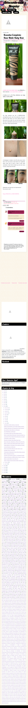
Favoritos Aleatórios (5, 627)
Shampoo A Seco (14, 662)
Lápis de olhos (12, 497)
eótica (21, 591)
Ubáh (13, 552)
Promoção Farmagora (6, 656)
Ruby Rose (15, 504)
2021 (4, 397)
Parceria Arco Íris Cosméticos (18, 488)
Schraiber (12, 498)
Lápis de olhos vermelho (20, 635)
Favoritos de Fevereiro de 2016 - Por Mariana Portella (14, 455)
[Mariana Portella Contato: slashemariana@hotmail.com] (8, 28)
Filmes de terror (17, 628)
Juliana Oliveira (12, 211)
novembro (6, 409)
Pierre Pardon (4, 515)
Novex (12, 546)
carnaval (9, 676)
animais (17, 552)
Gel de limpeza (15, 518)
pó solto (16, 595)
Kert (9, 500)
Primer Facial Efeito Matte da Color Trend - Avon (13, 448)
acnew (15, 670)
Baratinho (9, 560)
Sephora (19, 515)
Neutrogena (4, 504)
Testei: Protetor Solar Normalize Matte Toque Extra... (14, 460)
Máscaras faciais (6, 513)
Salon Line (18, 582)
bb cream (4, 490)
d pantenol (24, 679)
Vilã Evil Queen (11, 668)
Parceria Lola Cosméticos (7, 521)
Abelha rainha (14, 484)
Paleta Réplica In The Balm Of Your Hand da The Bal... (14, 445)
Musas (9, 643)
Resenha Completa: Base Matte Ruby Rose (14, 36)
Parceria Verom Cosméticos (12, 548)
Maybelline (22, 491)
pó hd (10, 693)
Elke (3, 622)
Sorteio (5, 500)
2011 (4, 472)
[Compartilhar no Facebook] (8, 205)
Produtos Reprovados (6, 536)
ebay (16, 554)
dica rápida (16, 503)
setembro (6, 412)
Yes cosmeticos (21, 497)
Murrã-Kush (4, 643)
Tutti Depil (10, 585)
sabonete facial (14, 555)
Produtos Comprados (16, 576)
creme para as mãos (17, 589)
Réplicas (15, 551)
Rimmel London (10, 551)
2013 (4, 469)
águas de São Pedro (18, 557)
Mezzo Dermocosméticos (8, 571)
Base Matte (22, 516)
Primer (5, 503)
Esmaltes (17, 487)
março (6, 423)
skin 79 (23, 696)
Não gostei (14, 646)
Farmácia (8, 625)
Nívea (12, 513)
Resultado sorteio (21, 549)
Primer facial (5, 512)
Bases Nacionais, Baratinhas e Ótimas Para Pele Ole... (14, 441)
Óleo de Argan (10, 701)
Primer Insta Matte (11, 652)
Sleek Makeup (11, 524)
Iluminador (19, 543)
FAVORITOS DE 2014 (10, 624)
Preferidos (18, 650)
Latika (3, 567)
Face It (3, 625)
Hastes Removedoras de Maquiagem (17, 631)
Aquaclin (23, 537)
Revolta (23, 580)
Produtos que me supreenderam (9, 579)
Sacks (13, 661)
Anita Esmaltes (11, 558)
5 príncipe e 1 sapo (8, 598)
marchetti (3, 685)
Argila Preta (22, 558)
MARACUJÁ (4, 637)
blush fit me (4, 674)
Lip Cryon (4, 635)
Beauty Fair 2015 (15, 604)
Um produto (10, 667)
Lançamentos (4, 479)
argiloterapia (22, 586)
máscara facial (7, 594)
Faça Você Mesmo (22, 627)
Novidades (15, 500)
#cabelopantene (22, 597)
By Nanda (18, 606)
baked (9, 671)
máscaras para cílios (16, 594)
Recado (15, 659)
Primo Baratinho (21, 574)
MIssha (9, 637)
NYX (5, 494)
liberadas (13, 683)
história (4, 683)
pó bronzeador (11, 595)
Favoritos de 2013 (14, 627)
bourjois (20, 525)
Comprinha (14, 528)
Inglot (20, 632)
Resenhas (13, 479)
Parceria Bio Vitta (18, 533)
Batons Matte (7, 604)
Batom (17, 482)
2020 (4, 399)
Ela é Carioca (16, 621)
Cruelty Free (22, 562)
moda (9, 516)
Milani (13, 509)
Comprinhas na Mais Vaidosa (9, 438)
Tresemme (4, 585)
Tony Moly (24, 515)
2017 (4, 404)
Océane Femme (13, 506)
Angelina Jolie (12, 600)
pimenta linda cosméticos (17, 689)
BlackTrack (7, 606)
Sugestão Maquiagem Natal (7, 583)
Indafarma (24, 543)
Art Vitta (3, 539)
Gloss (11, 510)
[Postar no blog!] (5, 205)
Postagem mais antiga (22, 282)
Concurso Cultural (21, 610)
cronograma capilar (18, 677)
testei (8, 698)
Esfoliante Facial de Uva (9, 622)
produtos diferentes (14, 692)
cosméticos (12, 677)
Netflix (18, 644)
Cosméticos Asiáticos (6, 518)
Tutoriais (10, 503)
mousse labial (18, 685)
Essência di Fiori (23, 542)
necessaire (4, 686)
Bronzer (9, 490)
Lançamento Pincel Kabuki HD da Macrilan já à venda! (14, 436)
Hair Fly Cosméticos (14, 530)
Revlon (14, 515)
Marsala (12, 640)
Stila (3, 664)
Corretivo (15, 490)
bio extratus (17, 673)
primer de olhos (10, 691)
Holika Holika (22, 530)
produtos (23, 691)
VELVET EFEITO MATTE (20, 667)
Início (3, 10)
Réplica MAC (22, 659)
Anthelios (17, 558)
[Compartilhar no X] (6, 205)
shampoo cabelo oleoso (7, 597)
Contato (16, 12)
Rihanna (3, 551)
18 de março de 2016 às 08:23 (16, 212)
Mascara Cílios (23, 510)
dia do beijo (8, 680)
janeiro (6, 463)
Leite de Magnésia (6, 634)
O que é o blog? (11, 10)
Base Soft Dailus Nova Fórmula (16, 601)
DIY (9, 615)
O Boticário (9, 491)
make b (24, 525)
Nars (4, 573)
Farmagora (4, 481)
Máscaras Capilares (22, 571)
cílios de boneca (17, 679)
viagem (18, 699)
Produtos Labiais (5, 653)
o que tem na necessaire (12, 686)
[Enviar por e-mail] (3, 205)
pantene (17, 688)
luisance (4, 555)
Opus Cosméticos (21, 646)
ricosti (21, 527)
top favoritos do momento (15, 698)
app (18, 670)
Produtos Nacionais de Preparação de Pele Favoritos (14, 428)
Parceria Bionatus (13, 647)
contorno (9, 589)
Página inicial (14, 282)
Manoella (23, 638)
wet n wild (16, 597)
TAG (16, 524)
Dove (3, 621)
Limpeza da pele (11, 519)
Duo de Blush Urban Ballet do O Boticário (12, 429)
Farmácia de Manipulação (16, 625)
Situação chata (22, 662)
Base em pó (19, 539)
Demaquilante (18, 498)
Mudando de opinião (21, 641)
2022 (4, 395)
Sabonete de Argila (10, 582)
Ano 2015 (18, 537)
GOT (8, 629)
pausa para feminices (7, 527)
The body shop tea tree (20, 583)
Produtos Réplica (12, 549)
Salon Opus (14, 536)
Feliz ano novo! (5, 565)
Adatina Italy (18, 494)
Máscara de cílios (5, 493)
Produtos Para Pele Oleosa (19, 534)
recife (15, 695)
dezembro (6, 407)
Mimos (15, 571)
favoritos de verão (10, 682)
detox (4, 680)
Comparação (9, 542)
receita (11, 695)
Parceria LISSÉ (18, 546)
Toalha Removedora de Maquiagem (14, 665)
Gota (20, 629)
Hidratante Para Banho (13, 632)
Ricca (3, 582)
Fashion (23, 625)
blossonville (23, 673)
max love (18, 592)
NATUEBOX (12, 644)
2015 (4, 465)
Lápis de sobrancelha (18, 568)
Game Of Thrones (14, 629)
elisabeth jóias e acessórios (7, 591)
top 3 (24, 555)
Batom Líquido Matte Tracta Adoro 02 (11, 458)
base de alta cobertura (17, 671)
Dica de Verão (7, 509)
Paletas (16, 513)
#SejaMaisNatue (11, 494)
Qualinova (10, 659)
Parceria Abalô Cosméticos (8, 533)
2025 (4, 390)
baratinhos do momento (7, 588)
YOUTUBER (5, 670)
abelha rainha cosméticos (16, 493)
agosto (6, 414)
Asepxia (17, 600)
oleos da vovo (21, 686)
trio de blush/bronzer (12, 699)
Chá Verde (9, 609)
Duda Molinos (15, 542)
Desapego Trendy (10, 619)
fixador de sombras (22, 682)
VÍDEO (16, 668)
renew (3, 696)
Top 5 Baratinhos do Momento (9, 431)
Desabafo (12, 618)
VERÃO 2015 (4, 668)
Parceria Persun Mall (17, 521)
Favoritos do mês (5, 484)
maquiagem (23, 683)
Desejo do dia (15, 496)
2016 (4, 406)
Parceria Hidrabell (17, 573)
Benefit (24, 509)
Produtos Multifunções (11, 577)
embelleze (16, 591)
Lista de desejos (6, 545)
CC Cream (24, 512)
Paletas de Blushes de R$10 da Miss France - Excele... (14, 457)
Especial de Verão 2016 (20, 622)
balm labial (23, 552)
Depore (13, 564)
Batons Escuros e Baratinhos (10, 603)
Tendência (4, 665)
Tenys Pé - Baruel (22, 551)
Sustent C (7, 664)
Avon (21, 479)
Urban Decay (15, 585)
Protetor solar (21, 500)
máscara (23, 685)
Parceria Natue (5, 498)
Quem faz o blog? (7, 12)
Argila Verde (4, 560)
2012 (4, 470)
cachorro (21, 674)
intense (4, 592)
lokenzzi (18, 683)
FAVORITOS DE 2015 (20, 624)
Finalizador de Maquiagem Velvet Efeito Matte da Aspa (14, 452)
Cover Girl (18, 612)
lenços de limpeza (11, 592)
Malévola (18, 638)
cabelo (11, 482)
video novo (23, 699)
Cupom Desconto (18, 613)
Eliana (24, 621)
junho (6, 418)
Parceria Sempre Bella (12, 649)
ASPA (15, 598)
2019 (4, 401)
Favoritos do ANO (6, 543)
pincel (14, 537)
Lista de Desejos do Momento (9, 446)
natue (9, 555)
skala (21, 509)
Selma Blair (23, 661)
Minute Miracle (22, 640)
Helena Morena (5, 632)
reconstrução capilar (21, 695)
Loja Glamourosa (9, 568)
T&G (12, 664)
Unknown (10, 223)
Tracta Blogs (4, 497)
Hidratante (13, 543)
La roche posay (16, 510)
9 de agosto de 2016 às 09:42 (15, 224)
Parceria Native (22, 513)
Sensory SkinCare (5, 662)
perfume (15, 527)
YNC (20, 668)
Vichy (21, 585)
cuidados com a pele (13, 485)
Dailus (20, 490)
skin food (13, 516)
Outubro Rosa (5, 647)
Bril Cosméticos (22, 560)
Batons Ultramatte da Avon (9, 453)
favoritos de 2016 (18, 680)
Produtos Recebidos (8, 487)
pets (10, 689)
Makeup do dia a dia (11, 638)
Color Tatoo (23, 609)
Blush (22, 482)
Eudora (24, 498)
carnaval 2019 (15, 676)
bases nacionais (14, 203)
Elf (20, 621)
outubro (6, 411)
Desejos (16, 619)
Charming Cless (18, 540)
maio (5, 419)
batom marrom (18, 588)
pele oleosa (5, 595)
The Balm (20, 536)
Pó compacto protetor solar (13, 658)
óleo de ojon (22, 701)
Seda (24, 582)
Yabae (11, 670)
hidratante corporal (22, 554)
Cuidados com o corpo (21, 528)
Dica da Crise (22, 619)
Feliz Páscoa (5, 628)
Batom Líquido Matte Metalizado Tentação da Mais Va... (14, 435)
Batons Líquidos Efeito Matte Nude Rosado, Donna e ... (14, 443)
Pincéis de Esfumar (10, 650)
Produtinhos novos (5, 576)
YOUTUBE (24, 668)
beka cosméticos (10, 673)
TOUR (24, 664)
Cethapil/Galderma (18, 607)
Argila (18, 516)
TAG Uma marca (17, 664)
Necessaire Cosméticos (14, 481)
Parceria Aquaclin (21, 519)
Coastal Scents (13, 561)
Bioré (9, 528)
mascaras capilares (10, 685)
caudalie (21, 676)
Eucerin (3, 624)
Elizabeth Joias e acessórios (9, 450)
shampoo (20, 555)
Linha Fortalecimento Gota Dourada (18, 634)
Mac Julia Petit (15, 637)
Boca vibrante (12, 606)
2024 (4, 392)
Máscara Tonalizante (16, 643)
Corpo (13, 612)
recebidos (6, 695)
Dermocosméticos (5, 618)
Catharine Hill (10, 607)
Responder (22, 220)
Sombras (22, 496)
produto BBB (17, 691)
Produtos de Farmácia (14, 653)
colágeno (6, 677)
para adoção (5, 689)
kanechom (9, 683)
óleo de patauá (4, 702)
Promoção (19, 579)
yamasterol (4, 701)
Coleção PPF (5, 510)
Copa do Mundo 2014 (6, 612)
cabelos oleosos (15, 674)
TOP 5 (16, 491)
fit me (16, 682)
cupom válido (10, 679)
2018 (4, 402)
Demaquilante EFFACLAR (20, 616)
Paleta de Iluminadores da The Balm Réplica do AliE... (14, 426)
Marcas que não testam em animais (14, 531)
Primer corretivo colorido (20, 652)
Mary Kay (24, 531)
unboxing (3, 557)
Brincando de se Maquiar (14, 4)
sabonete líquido (23, 595)
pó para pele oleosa (16, 693)
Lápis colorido (10, 635)
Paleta (9, 504)
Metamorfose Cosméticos (21, 570)
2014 (4, 467)
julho (5, 416)
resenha (17, 507)
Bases (9, 203)
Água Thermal (9, 557)
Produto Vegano (10, 534)
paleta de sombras (11, 688)
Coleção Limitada (15, 609)
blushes (9, 674)
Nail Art (7, 546)
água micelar (16, 701)
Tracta (19, 512)
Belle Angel (21, 604)
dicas (24, 589)
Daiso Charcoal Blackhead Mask (18, 615)
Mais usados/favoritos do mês (17, 545)
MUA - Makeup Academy (10, 570)
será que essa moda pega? (15, 696)
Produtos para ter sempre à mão (18, 655)
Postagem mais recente (5, 282)
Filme (11, 628)
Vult (20, 484)
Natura (9, 488)
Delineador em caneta (6, 564)
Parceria (5, 482)
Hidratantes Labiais (17, 565)
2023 (4, 394)
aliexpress (15, 525)
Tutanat (4, 516)
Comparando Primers (12, 610)
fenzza (25, 591)
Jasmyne (24, 632)
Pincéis (17, 509)
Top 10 (20, 524)
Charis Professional (9, 540)
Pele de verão (20, 649)
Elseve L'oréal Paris (21, 564)
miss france (9, 537)
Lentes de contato (9, 567)
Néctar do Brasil (5, 506)
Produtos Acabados (13, 512)
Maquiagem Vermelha (6, 640)
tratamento (5, 699)
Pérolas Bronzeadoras (17, 656)
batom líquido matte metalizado (8, 554)
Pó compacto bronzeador (15, 580)
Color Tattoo (4, 610)
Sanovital (18, 661)
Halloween (24, 629)
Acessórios (19, 598)
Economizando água (9, 621)
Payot (15, 574)
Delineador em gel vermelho (7, 616)
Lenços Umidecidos (19, 567)
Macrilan (3, 531)
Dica (20, 485)
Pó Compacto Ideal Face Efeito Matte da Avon (13, 433)
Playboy (10, 515)
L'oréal (23, 565)
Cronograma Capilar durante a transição (11, 424)
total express (23, 698)
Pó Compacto (11, 507)
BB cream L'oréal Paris (11, 539)
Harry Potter (5, 631)
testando (3, 698)
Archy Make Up (22, 504)
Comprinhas (24, 481)
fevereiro (6, 462)
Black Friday (15, 560)
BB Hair (22, 600)
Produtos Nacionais (17, 522)
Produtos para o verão (21, 577)
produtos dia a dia (5, 692)
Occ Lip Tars (9, 573)
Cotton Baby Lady (6, 562)
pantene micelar (23, 688)
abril (5, 421)
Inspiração (22, 503)
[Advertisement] (9, 292)
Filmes (10, 565)
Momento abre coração (10, 641)
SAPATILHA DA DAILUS (6, 661)
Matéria (16, 640)
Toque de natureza (7, 552)
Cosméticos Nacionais (22, 561)
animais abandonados (13, 586)
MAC (25, 485)
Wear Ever (10, 525)
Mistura (3, 641)
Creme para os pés (15, 562)
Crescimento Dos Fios (10, 613)
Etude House (5, 530)
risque (7, 696)
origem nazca (23, 594)
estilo (13, 680)
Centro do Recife (5, 561)
